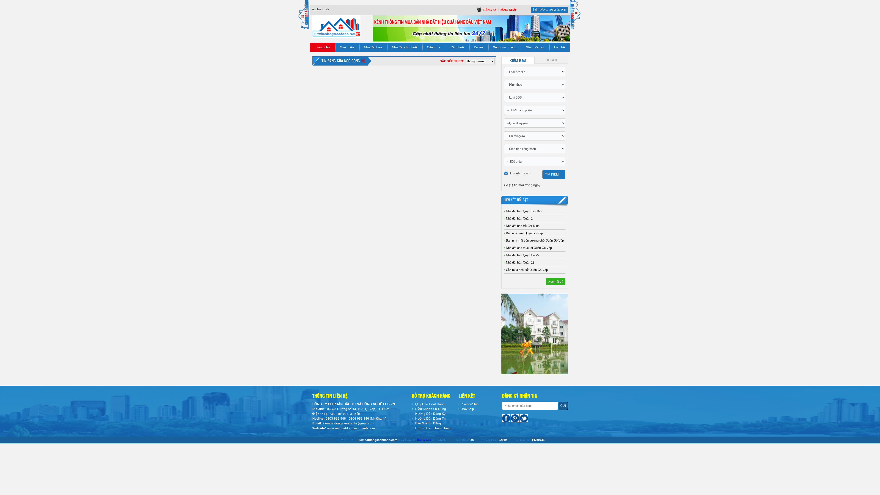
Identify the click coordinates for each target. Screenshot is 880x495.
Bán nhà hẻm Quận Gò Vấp (524, 233)
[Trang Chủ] (336, 26)
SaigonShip (470, 404)
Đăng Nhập (508, 10)
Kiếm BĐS (517, 61)
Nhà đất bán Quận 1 (519, 218)
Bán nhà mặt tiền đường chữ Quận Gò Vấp (534, 240)
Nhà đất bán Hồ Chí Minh (522, 226)
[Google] (515, 418)
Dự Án (551, 60)
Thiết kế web (424, 440)
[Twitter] (524, 418)
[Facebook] (506, 418)
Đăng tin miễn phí (553, 9)
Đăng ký (490, 10)
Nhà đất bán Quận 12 (519, 262)
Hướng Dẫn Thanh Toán (433, 428)
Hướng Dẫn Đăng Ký (430, 413)
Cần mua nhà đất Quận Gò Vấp (526, 270)
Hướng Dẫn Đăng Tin (430, 418)
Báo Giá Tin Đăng (428, 423)
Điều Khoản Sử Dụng (430, 409)
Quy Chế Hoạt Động (430, 404)
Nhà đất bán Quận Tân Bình (524, 211)
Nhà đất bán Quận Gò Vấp (523, 255)
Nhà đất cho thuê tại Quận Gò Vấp (528, 248)
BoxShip (468, 409)
